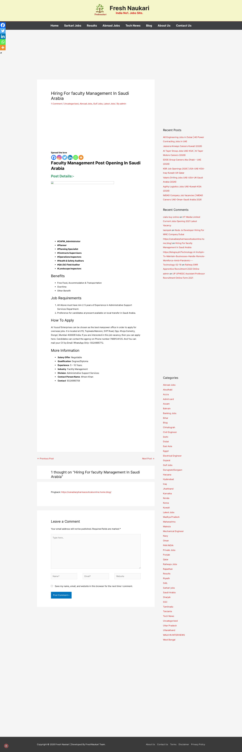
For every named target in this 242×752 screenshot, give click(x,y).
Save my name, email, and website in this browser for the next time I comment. (94, 586)
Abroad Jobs (86, 103)
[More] (81, 157)
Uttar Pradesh (170, 625)
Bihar (165, 418)
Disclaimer (184, 744)
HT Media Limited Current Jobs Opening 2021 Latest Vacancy (181, 221)
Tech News (168, 616)
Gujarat (166, 460)
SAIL (165, 583)
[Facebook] (53, 157)
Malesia (167, 526)
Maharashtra (169, 521)
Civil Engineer (170, 432)
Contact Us (162, 744)
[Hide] (1, 53)
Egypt (166, 451)
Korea (166, 503)
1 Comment (56, 103)
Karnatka (167, 493)
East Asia (167, 446)
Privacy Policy (198, 744)
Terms (173, 744)
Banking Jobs (169, 413)
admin (166, 273)
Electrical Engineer (172, 455)
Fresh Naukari (129, 8)
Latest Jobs (109, 103)
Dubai (166, 441)
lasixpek (167, 230)
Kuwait (166, 507)
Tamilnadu (168, 606)
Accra (166, 394)
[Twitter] (64, 157)
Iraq (165, 484)
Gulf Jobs (98, 103)
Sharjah (167, 597)
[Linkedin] (70, 157)
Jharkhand (168, 488)
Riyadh (166, 578)
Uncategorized (71, 103)
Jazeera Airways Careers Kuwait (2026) (182, 146)
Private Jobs (169, 550)
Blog (165, 422)
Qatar (165, 559)
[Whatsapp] (75, 157)
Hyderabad (168, 479)
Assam (166, 403)
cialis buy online (171, 217)
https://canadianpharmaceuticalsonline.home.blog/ (86, 492)
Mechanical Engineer (173, 531)
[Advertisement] (96, 58)
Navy (165, 536)
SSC (165, 602)
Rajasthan (168, 569)
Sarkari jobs (169, 588)
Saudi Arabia (169, 592)
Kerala (166, 498)
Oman (166, 540)
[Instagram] (59, 157)
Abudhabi (167, 389)
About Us (150, 744)
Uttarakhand (169, 630)
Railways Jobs (170, 564)
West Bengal (169, 639)
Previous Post (45, 458)
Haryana (167, 474)
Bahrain (167, 408)
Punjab (166, 554)
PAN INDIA (168, 545)
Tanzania (167, 611)
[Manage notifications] (6, 746)
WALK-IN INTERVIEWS (174, 635)
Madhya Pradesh (171, 517)
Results (166, 573)
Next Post (148, 458)
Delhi (165, 437)
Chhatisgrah (169, 427)
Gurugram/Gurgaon (172, 470)
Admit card (168, 399)
